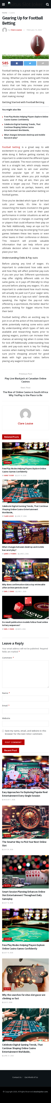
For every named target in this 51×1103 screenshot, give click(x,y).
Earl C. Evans (9, 591)
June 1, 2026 (21, 591)
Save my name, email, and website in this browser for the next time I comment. (25, 732)
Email (6, 705)
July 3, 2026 (7, 1002)
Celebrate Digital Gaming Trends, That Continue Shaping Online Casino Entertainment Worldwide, (22, 127)
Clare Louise (16, 30)
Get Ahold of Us (31, 1077)
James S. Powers (10, 554)
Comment (8, 657)
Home (4, 13)
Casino (12, 13)
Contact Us (17, 1077)
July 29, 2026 (8, 849)
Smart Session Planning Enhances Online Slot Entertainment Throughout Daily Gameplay (23, 895)
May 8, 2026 (21, 629)
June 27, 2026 (21, 516)
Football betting (11, 147)
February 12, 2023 (34, 30)
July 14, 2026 (21, 475)
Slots (7, 786)
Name (6, 693)
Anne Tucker (9, 475)
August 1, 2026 (9, 800)
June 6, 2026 (24, 554)
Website (6, 718)
